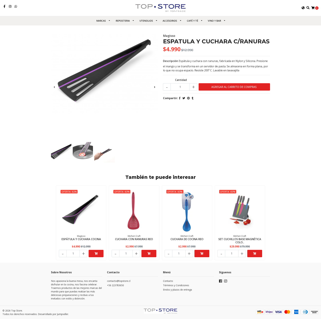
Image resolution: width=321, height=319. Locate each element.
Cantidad (181, 80)
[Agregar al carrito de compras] (96, 253)
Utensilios (146, 20)
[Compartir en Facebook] (179, 98)
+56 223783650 (115, 285)
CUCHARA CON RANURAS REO (134, 239)
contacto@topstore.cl (118, 280)
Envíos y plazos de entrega (177, 289)
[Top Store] (160, 8)
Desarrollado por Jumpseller (53, 314)
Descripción (170, 61)
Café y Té (192, 20)
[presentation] (54, 87)
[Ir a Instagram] (10, 6)
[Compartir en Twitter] (183, 98)
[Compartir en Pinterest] (188, 98)
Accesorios (170, 20)
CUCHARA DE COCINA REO (187, 239)
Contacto (168, 280)
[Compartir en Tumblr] (192, 98)
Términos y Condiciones (176, 285)
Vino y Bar (214, 20)
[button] (303, 8)
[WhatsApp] (16, 6)
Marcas (101, 20)
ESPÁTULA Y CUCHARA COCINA (81, 239)
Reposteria (123, 20)
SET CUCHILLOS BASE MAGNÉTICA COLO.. (239, 240)
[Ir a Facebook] (4, 6)
